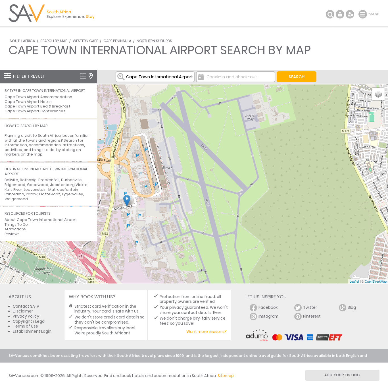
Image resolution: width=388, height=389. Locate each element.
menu (363, 14)
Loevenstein (35, 189)
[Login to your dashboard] (340, 14)
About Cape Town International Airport (41, 219)
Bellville (11, 179)
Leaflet (354, 281)
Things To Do (16, 224)
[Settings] (350, 14)
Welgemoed (16, 198)
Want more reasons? (206, 331)
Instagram (268, 316)
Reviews (12, 233)
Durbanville (71, 179)
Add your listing (342, 375)
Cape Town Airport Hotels (29, 101)
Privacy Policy (26, 316)
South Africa (22, 40)
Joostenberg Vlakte (68, 184)
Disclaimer (23, 311)
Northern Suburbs (154, 40)
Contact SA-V (26, 306)
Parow (31, 194)
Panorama (14, 194)
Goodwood (37, 184)
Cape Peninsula (117, 40)
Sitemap (226, 375)
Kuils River (13, 189)
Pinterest (312, 316)
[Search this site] (330, 14)
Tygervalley (72, 194)
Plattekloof (49, 194)
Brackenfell (48, 179)
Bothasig (28, 179)
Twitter (310, 307)
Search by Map (53, 40)
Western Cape (85, 40)
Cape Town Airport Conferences (35, 111)
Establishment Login (32, 331)
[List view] (83, 76)
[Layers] (378, 94)
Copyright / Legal (29, 321)
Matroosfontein (63, 189)
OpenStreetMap (376, 281)
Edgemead (15, 184)
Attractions (15, 229)
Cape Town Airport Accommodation (38, 96)
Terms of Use (25, 326)
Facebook (268, 307)
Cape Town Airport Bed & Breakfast (37, 106)
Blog (352, 307)
